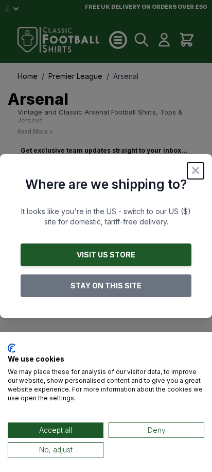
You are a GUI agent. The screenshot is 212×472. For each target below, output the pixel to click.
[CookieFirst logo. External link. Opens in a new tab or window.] (11, 348)
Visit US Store (106, 254)
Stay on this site (106, 285)
